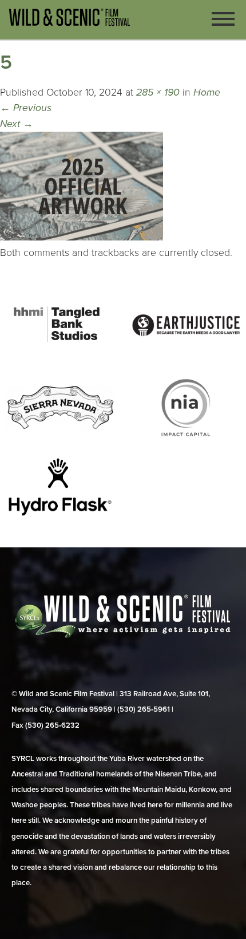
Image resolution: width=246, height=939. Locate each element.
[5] (81, 237)
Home (206, 92)
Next (16, 124)
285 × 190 (158, 92)
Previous (25, 108)
